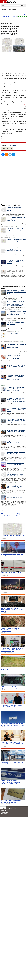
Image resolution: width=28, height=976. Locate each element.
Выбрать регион (4, 813)
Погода (23, 14)
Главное (3, 14)
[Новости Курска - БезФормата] (8, 1)
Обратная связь (4, 812)
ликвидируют (22, 104)
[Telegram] (10, 154)
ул (17, 95)
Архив (10, 14)
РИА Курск (12, 145)
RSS (9, 815)
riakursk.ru (5, 53)
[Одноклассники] (6, 154)
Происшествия (5, 16)
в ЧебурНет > (22, 16)
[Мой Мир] (13, 154)
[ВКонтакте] (3, 154)
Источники (16, 14)
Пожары (14, 16)
